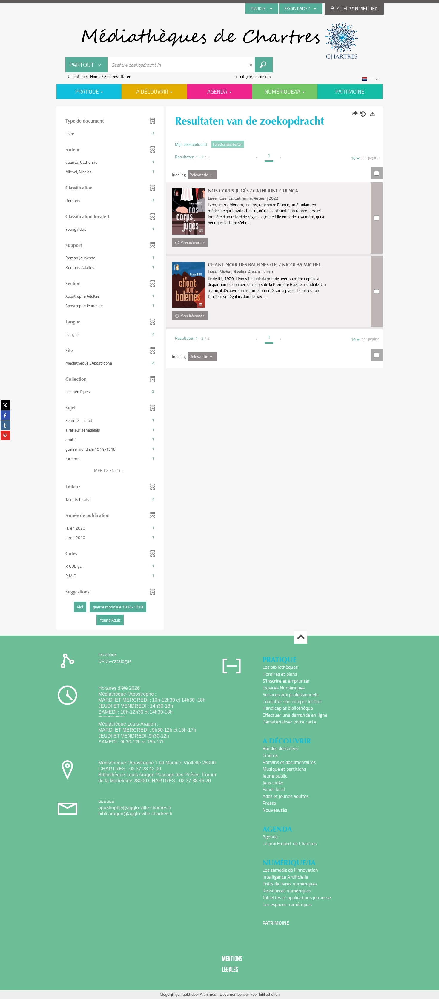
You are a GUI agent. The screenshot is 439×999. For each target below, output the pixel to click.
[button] (110, 133)
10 (353, 158)
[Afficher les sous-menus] (271, 8)
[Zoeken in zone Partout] (264, 64)
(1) (107, 470)
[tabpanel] (219, 369)
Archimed (208, 994)
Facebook (107, 654)
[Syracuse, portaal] (219, 40)
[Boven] (300, 637)
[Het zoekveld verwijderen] (251, 64)
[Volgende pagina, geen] (280, 157)
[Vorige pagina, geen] (257, 157)
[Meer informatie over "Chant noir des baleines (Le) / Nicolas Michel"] (188, 285)
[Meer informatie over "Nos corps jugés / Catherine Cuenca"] (188, 211)
